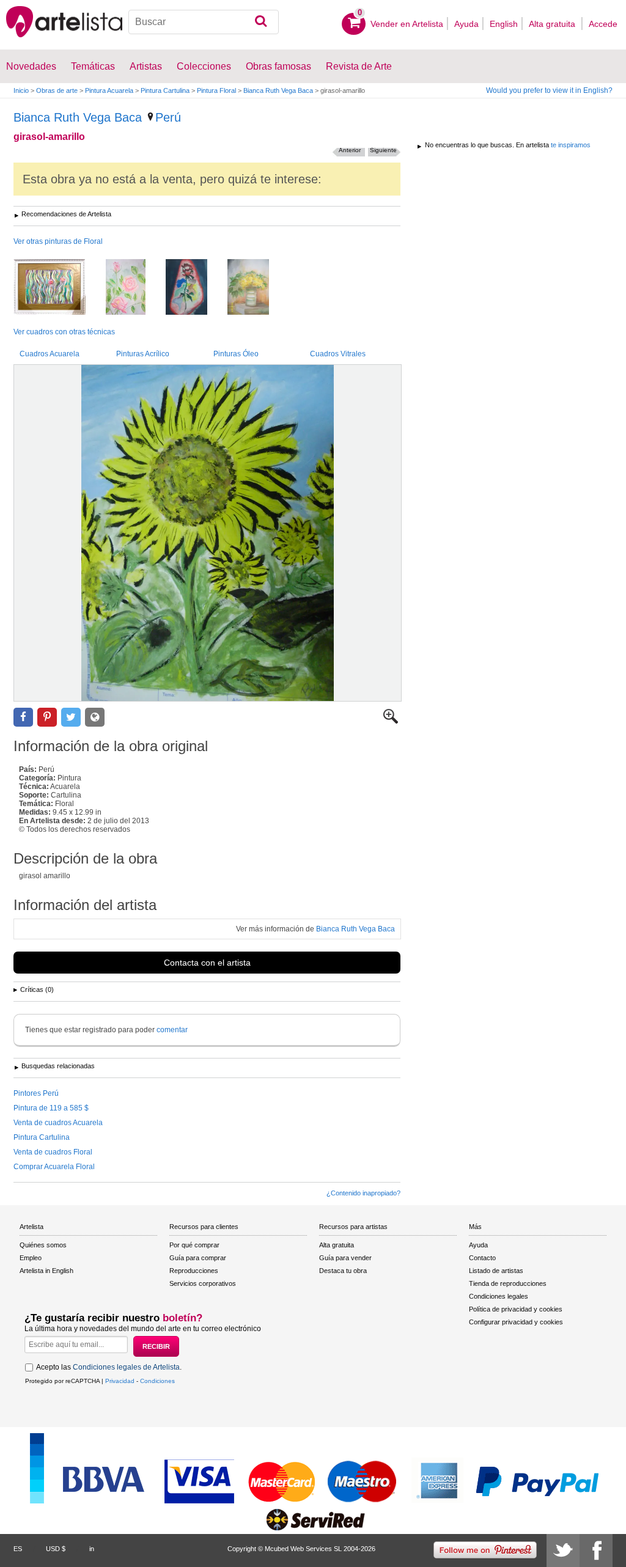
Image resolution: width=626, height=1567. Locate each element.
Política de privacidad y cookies (515, 1309)
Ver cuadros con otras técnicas (64, 332)
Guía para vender (345, 1257)
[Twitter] (563, 1550)
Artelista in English (46, 1270)
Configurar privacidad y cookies (516, 1322)
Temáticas (93, 66)
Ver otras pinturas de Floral (58, 241)
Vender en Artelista (406, 24)
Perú (168, 117)
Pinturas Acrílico (142, 354)
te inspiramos (571, 145)
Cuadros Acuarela (49, 354)
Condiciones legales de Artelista (126, 1367)
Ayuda (466, 24)
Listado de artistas (496, 1270)
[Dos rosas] (58, 288)
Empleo (31, 1257)
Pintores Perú (36, 1093)
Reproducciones (193, 1270)
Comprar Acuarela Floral (54, 1166)
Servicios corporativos (202, 1283)
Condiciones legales (498, 1296)
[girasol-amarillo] (207, 533)
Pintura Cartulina (165, 90)
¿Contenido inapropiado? (363, 1193)
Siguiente (383, 150)
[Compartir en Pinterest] (47, 717)
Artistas (146, 66)
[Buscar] (261, 22)
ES (17, 1548)
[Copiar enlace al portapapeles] (95, 717)
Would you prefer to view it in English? (549, 90)
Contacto (482, 1257)
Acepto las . (109, 1367)
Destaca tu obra (343, 1270)
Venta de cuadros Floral (52, 1152)
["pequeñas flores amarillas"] (257, 288)
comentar (172, 1030)
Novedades (31, 66)
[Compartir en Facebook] (23, 717)
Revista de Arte (359, 66)
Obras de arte (57, 90)
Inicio (21, 90)
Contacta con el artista (207, 962)
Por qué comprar (194, 1245)
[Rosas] (196, 288)
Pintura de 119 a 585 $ (51, 1108)
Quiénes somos (43, 1245)
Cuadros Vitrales (338, 354)
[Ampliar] (390, 721)
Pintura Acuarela (109, 90)
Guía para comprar (197, 1257)
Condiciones (157, 1381)
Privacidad (119, 1381)
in (91, 1548)
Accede (603, 24)
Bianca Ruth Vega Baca (278, 90)
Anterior (350, 150)
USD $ (55, 1548)
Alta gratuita (553, 24)
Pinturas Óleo (236, 354)
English (504, 24)
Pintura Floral (216, 90)
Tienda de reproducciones (508, 1283)
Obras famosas (278, 66)
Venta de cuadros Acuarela (58, 1122)
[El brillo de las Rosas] (135, 288)
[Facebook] (596, 1550)
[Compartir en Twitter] (71, 717)
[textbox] (203, 22)
